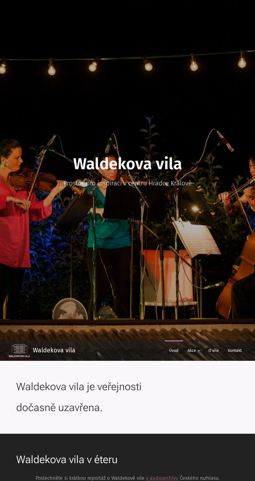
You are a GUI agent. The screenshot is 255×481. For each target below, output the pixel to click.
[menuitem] (174, 350)
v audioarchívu (163, 478)
